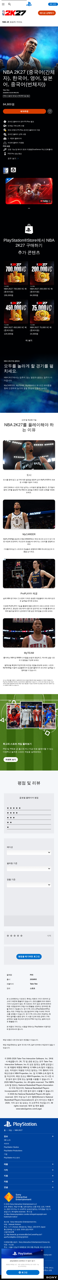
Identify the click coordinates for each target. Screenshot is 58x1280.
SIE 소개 (7, 1140)
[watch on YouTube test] (45, 201)
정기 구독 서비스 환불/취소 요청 (47, 1269)
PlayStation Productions (13, 1151)
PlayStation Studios (11, 1147)
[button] (29, 191)
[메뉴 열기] (3, 4)
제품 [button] (6, 1164)
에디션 (10, 847)
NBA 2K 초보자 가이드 (12, 22)
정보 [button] (6, 1136)
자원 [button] (6, 1181)
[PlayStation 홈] (29, 4)
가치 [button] (6, 1170)
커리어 (6, 1144)
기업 (5, 1154)
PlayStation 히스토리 (12, 1158)
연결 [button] (6, 1187)
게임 (10, 1130)
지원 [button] (6, 1176)
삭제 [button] (49, 935)
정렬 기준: (11, 879)
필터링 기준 (12, 863)
